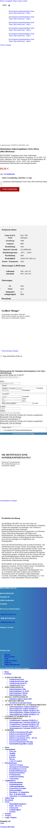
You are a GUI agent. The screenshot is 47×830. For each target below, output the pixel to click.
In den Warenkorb (9, 189)
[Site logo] (21, 9)
